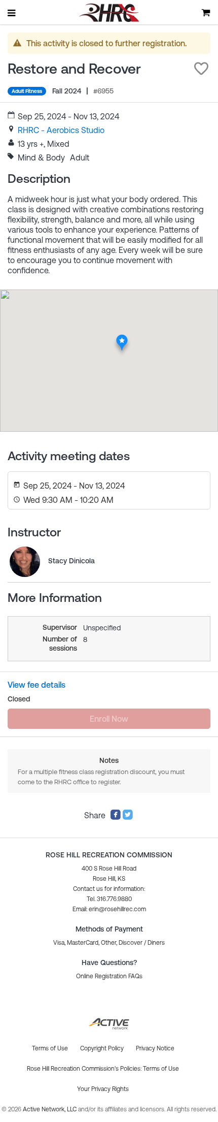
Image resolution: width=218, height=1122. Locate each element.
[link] (61, 130)
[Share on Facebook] (116, 817)
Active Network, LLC (50, 1109)
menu (12, 13)
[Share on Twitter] (128, 817)
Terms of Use (161, 1068)
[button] (201, 68)
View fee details (36, 684)
